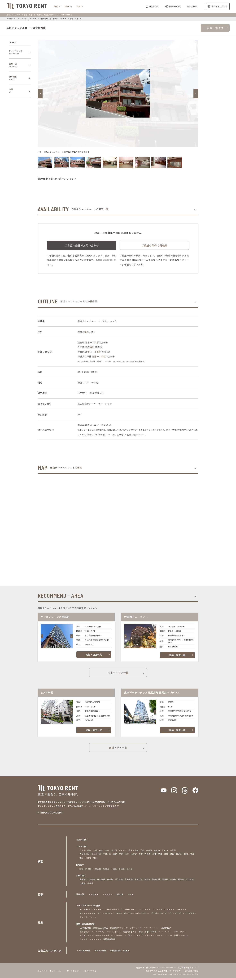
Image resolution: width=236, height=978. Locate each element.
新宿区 (106, 868)
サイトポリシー (74, 970)
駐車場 (153, 931)
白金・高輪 (134, 850)
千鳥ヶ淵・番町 (110, 854)
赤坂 (107, 850)
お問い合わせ (90, 970)
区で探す (80, 864)
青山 (101, 850)
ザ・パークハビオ (129, 909)
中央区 (114, 868)
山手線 (82, 883)
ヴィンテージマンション (90, 939)
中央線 (90, 883)
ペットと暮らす (114, 931)
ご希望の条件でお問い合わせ (82, 245)
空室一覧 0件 (215, 28)
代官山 (165, 850)
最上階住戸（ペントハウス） (92, 931)
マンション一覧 (83, 950)
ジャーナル (107, 894)
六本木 (82, 850)
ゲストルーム (117, 935)
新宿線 (181, 879)
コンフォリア (145, 909)
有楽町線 (129, 879)
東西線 (110, 879)
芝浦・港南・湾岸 (166, 854)
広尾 (95, 850)
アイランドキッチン (145, 935)
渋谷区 (88, 868)
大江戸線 (190, 879)
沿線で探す (81, 875)
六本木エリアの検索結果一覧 (40, 18)
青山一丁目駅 (92, 342)
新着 (146, 931)
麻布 (89, 850)
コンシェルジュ (165, 931)
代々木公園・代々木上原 (90, 854)
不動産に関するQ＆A (119, 950)
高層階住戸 (166, 927)
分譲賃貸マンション (119, 927)
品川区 (130, 868)
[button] (40, 93)
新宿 (141, 854)
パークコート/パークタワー (136, 913)
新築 (141, 931)
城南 (154, 854)
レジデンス (93, 894)
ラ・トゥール (97, 909)
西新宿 (147, 854)
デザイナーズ (136, 927)
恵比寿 (157, 850)
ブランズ (172, 913)
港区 (86, 331)
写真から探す (82, 839)
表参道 (149, 850)
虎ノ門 (114, 850)
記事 (67, 6)
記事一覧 (80, 894)
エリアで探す (23, 18)
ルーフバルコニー (164, 935)
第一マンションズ (87, 913)
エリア (131, 894)
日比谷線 (101, 879)
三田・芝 (123, 850)
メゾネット (130, 935)
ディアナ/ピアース (87, 917)
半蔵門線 (138, 879)
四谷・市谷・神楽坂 (128, 854)
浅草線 (165, 879)
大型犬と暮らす (130, 931)
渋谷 (142, 850)
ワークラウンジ (102, 935)
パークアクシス (112, 909)
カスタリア (169, 909)
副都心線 (156, 879)
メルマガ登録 (100, 950)
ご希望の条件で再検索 (154, 245)
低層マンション (181, 935)
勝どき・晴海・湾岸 (185, 854)
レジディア (158, 909)
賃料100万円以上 (100, 927)
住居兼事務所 (109, 939)
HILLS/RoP (84, 909)
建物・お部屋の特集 (85, 923)
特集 (79, 6)
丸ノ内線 (91, 879)
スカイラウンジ (86, 935)
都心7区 (120, 894)
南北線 (147, 879)
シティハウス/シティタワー (109, 913)
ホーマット (181, 909)
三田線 (173, 879)
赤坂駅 (90, 347)
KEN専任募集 (85, 927)
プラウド (182, 913)
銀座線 (82, 879)
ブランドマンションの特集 (88, 905)
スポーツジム (180, 931)
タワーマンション (151, 927)
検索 (56, 6)
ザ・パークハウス (159, 913)
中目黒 (173, 850)
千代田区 (97, 868)
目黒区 (122, 868)
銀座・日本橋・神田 (88, 857)
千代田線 (119, 879)
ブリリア (192, 913)
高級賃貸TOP (11, 18)
